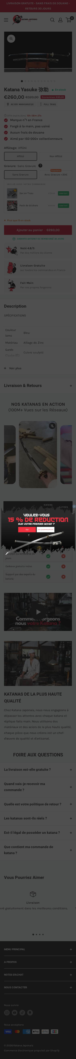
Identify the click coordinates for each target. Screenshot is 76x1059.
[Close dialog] (74, 506)
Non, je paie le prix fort (45, 529)
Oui (27, 529)
